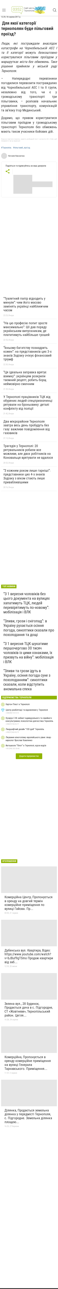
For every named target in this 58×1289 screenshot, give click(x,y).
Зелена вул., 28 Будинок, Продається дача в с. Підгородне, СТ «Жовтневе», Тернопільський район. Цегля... (29, 1009)
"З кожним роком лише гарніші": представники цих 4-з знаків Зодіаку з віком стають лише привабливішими (26, 476)
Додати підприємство (29, 756)
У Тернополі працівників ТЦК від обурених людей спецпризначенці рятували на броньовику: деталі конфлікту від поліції (27, 402)
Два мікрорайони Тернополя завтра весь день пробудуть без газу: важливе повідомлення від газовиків (26, 427)
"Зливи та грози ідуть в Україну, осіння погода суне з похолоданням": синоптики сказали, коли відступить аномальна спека (26, 679)
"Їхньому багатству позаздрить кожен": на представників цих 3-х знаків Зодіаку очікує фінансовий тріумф (27, 353)
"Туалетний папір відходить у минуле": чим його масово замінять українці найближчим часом (25, 304)
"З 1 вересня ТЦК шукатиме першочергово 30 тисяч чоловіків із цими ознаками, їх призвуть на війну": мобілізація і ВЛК (28, 652)
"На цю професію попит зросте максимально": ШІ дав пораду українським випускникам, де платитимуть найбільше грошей (26, 329)
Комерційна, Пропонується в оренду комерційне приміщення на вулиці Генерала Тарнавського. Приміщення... (28, 1063)
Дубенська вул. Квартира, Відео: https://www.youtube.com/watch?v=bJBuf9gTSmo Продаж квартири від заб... (29, 956)
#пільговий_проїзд (21, 147)
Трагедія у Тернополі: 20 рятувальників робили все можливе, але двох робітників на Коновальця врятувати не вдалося (28, 452)
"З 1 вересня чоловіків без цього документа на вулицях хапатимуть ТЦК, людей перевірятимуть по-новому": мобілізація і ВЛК (26, 603)
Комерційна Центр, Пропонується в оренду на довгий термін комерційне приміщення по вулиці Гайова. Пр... (29, 903)
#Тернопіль (6, 147)
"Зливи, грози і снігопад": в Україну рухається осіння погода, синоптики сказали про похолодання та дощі (28, 628)
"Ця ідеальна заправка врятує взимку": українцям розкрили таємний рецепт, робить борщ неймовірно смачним (24, 378)
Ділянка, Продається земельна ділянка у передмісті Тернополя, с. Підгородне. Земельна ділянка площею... (28, 1116)
